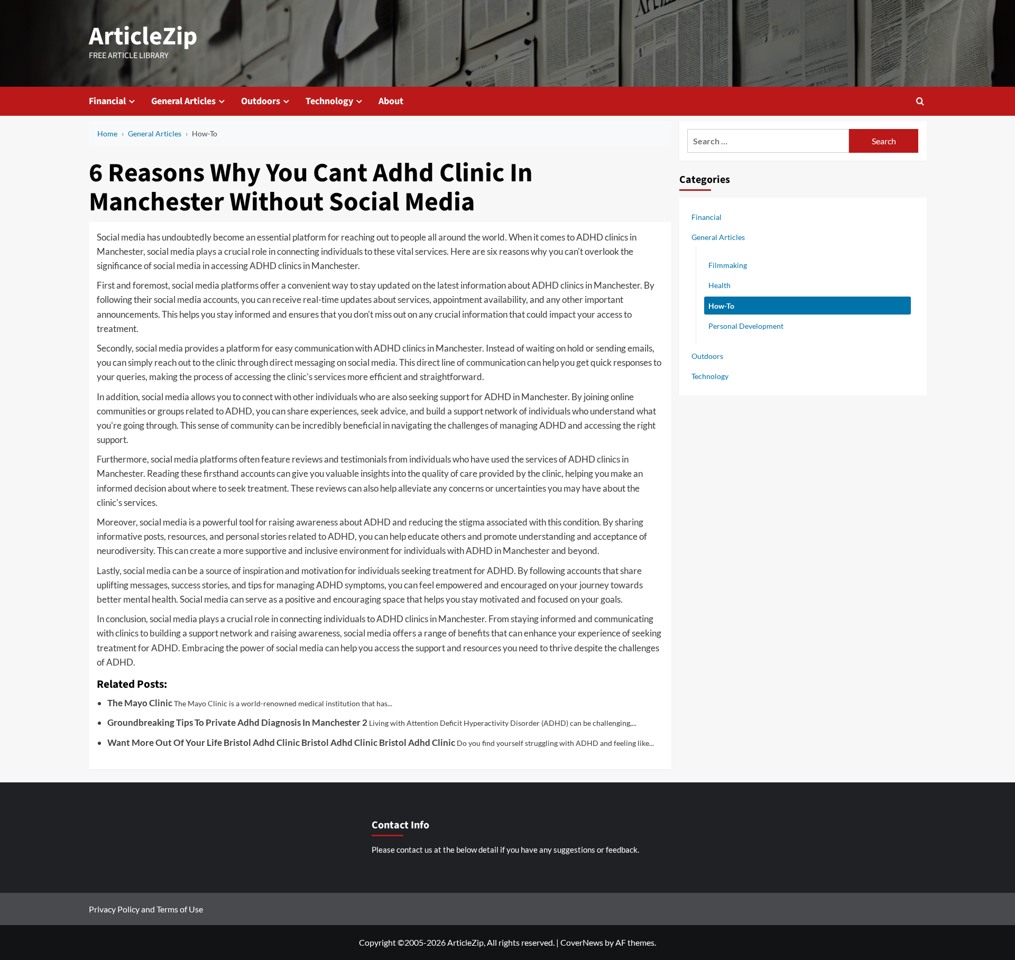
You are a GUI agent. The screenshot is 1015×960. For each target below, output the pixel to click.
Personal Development (745, 325)
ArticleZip (143, 36)
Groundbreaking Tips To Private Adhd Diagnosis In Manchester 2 (237, 722)
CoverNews (581, 942)
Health (719, 285)
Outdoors (260, 101)
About (391, 101)
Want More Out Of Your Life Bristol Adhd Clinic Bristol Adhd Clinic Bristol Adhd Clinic (281, 742)
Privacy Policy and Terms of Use (146, 909)
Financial (107, 101)
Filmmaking (727, 265)
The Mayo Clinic (139, 702)
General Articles (183, 101)
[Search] (920, 101)
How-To (721, 305)
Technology (329, 101)
